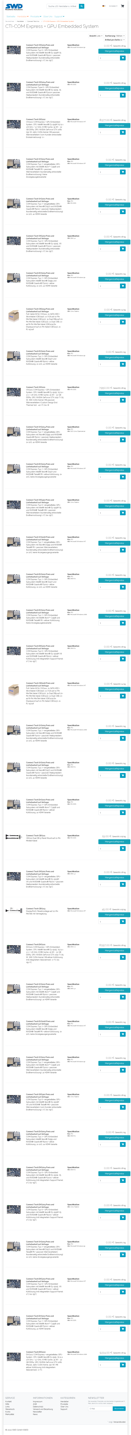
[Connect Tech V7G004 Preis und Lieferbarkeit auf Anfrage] (13, 431)
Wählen (114, 36)
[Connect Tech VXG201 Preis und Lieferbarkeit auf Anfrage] (13, 876)
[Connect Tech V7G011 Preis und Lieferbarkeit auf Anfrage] (13, 1062)
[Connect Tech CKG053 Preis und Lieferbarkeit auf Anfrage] (13, 316)
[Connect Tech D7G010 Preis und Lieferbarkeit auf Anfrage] (13, 804)
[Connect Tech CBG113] (13, 910)
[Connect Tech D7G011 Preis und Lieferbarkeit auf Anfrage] (13, 1321)
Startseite (10, 16)
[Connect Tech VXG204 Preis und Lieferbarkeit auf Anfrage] (13, 87)
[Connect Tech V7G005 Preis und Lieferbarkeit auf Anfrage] (13, 730)
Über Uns (47, 16)
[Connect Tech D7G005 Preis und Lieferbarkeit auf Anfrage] (13, 278)
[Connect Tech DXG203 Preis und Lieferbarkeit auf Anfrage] (13, 1209)
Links (7, 1407)
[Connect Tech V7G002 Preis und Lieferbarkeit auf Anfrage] (13, 767)
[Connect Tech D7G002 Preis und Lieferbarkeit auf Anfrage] (13, 579)
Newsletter (37, 1412)
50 (114, 40)
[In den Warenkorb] (123, 58)
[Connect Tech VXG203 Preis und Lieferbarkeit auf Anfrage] (13, 50)
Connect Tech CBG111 (35, 836)
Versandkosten (119, 1422)
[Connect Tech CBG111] (13, 837)
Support (58, 16)
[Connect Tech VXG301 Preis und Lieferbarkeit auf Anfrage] (13, 1099)
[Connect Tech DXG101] (13, 949)
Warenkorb (10, 1409)
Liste (95, 36)
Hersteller (22, 16)
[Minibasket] (122, 6)
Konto (7, 1412)
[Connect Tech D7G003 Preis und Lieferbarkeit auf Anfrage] (13, 469)
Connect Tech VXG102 (35, 119)
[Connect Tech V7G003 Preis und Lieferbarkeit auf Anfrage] (13, 1246)
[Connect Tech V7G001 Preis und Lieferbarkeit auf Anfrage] (13, 203)
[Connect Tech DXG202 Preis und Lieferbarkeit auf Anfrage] (13, 1284)
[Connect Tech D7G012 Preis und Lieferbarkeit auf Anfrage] (13, 615)
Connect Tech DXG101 (35, 944)
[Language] (104, 6)
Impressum (37, 1402)
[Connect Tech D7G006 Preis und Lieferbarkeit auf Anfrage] (13, 1026)
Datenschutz (38, 1407)
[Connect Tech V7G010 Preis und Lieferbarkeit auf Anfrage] (13, 989)
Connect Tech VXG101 (35, 387)
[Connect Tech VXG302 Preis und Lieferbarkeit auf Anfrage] (13, 505)
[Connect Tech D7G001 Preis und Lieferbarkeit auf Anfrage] (13, 356)
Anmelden (112, 6)
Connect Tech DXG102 (36, 1352)
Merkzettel (9, 1414)
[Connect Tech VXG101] (13, 392)
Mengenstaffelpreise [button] (114, 51)
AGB (35, 1404)
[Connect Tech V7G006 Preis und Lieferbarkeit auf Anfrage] (13, 542)
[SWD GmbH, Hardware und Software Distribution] (24, 7)
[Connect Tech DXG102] (13, 1357)
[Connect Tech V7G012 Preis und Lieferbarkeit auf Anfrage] (13, 164)
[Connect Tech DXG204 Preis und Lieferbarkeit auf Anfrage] (13, 1172)
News (35, 1414)
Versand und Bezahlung (43, 1409)
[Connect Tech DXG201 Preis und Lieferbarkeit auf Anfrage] (13, 651)
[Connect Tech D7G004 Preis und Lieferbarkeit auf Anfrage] (13, 1136)
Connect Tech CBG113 (35, 909)
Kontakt (8, 1402)
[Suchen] (81, 6)
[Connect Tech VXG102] (13, 124)
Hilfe (7, 1404)
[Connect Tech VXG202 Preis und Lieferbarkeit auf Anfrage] (13, 241)
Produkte (35, 16)
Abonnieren (119, 1409)
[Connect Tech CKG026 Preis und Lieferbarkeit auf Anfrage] (13, 690)
